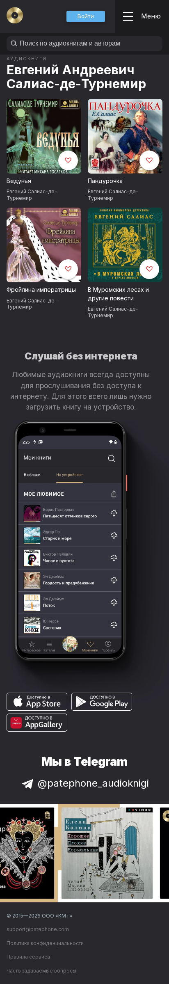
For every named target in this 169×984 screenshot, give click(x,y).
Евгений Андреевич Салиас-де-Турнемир (76, 76)
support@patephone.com (38, 929)
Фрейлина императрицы (41, 289)
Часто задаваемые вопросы (41, 971)
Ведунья (19, 180)
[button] (85, 16)
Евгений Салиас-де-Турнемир (32, 194)
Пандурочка (105, 180)
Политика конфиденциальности (45, 943)
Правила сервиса (28, 957)
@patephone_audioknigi (93, 783)
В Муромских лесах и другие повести (118, 294)
